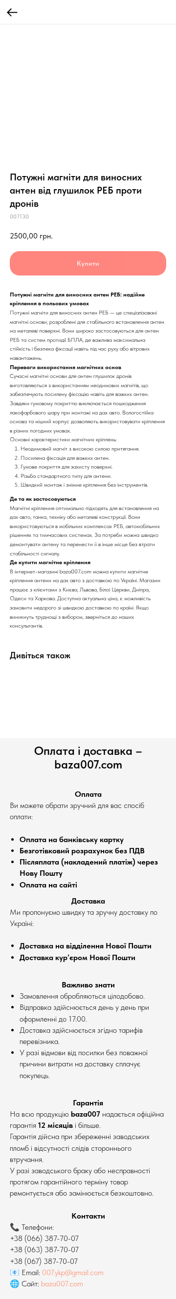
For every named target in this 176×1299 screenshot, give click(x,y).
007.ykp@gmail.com (73, 1272)
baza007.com (62, 1283)
